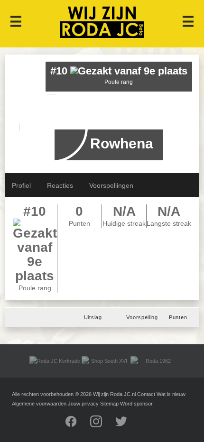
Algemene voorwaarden (39, 403)
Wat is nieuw (171, 394)
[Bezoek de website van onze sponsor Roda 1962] (153, 361)
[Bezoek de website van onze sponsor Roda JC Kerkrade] (54, 361)
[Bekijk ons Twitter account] (127, 425)
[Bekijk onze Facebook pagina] (77, 425)
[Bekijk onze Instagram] (102, 425)
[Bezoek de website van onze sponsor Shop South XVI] (104, 361)
